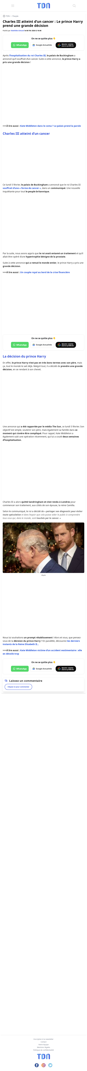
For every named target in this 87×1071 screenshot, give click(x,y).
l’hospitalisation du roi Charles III (27, 55)
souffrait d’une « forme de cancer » (22, 188)
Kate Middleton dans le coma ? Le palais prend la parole (50, 125)
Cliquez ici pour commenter (18, 687)
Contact (43, 1042)
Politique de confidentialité (43, 1050)
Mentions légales (43, 1047)
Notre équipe (44, 1044)
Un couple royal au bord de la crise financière (45, 272)
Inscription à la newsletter (43, 1039)
